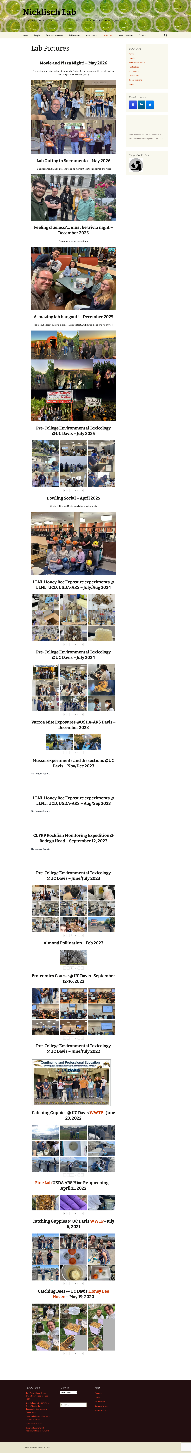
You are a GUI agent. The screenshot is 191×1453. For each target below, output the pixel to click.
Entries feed (100, 1401)
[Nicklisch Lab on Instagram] (133, 105)
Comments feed (102, 1406)
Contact (142, 35)
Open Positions (126, 35)
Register (98, 1393)
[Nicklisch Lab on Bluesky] (150, 105)
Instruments (91, 35)
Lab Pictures (108, 35)
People (37, 35)
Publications (74, 35)
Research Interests (54, 35)
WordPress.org (101, 1410)
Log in (97, 1397)
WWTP (96, 1112)
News (25, 35)
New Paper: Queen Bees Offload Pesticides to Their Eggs (37, 1396)
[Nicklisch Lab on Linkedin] (141, 105)
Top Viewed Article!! (34, 1423)
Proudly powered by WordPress (36, 1447)
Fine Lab (43, 1182)
